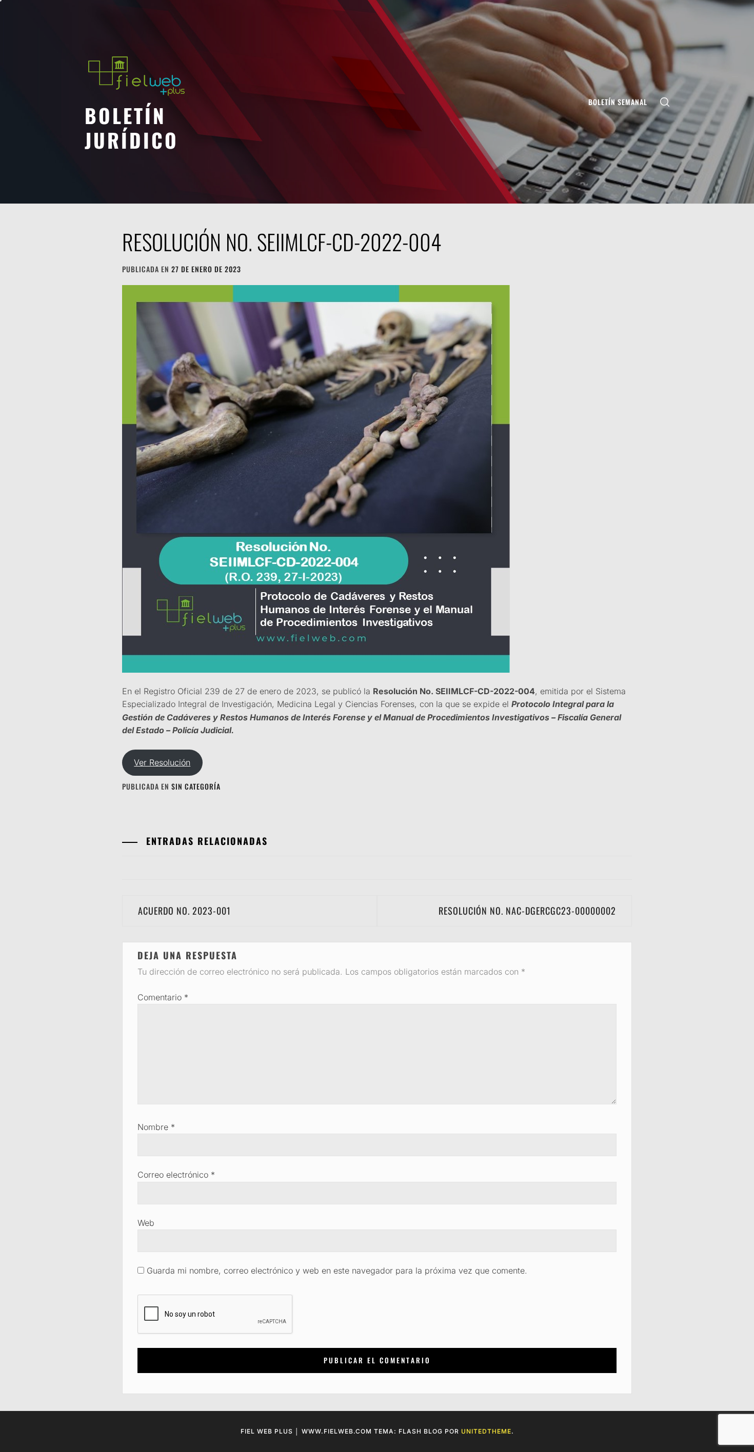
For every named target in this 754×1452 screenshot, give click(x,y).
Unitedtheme (486, 1431)
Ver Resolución (162, 762)
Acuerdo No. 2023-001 (184, 910)
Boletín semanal (617, 101)
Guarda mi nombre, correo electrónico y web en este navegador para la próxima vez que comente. (337, 1270)
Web (145, 1223)
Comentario (162, 997)
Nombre (156, 1127)
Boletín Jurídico (131, 127)
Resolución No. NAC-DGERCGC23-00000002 (527, 910)
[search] (664, 101)
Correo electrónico (176, 1174)
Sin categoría (196, 786)
